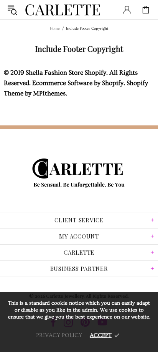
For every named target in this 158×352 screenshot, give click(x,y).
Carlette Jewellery (63, 9)
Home (55, 28)
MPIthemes (49, 93)
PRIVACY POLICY (59, 335)
